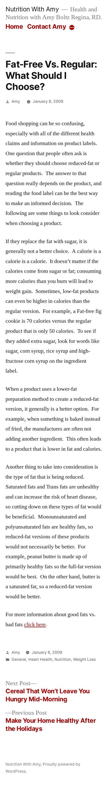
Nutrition (63, 659)
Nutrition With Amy (32, 9)
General (19, 659)
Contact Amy (46, 26)
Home (14, 26)
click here (35, 624)
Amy (16, 101)
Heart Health (40, 659)
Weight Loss (84, 659)
